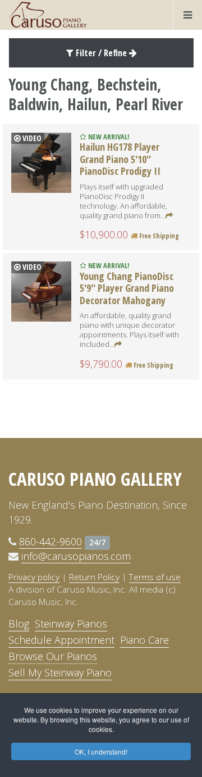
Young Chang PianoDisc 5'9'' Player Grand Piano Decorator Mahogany (127, 288)
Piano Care (144, 640)
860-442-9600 (50, 541)
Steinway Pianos (71, 623)
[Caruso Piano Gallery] (47, 14)
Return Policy (94, 576)
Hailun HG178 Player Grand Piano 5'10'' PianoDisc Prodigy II (120, 159)
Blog (18, 623)
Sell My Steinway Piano (60, 672)
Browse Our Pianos (52, 656)
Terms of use (155, 576)
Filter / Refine (101, 53)
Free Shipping (158, 236)
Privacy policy (33, 576)
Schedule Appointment (61, 640)
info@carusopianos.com (76, 556)
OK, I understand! (101, 751)
